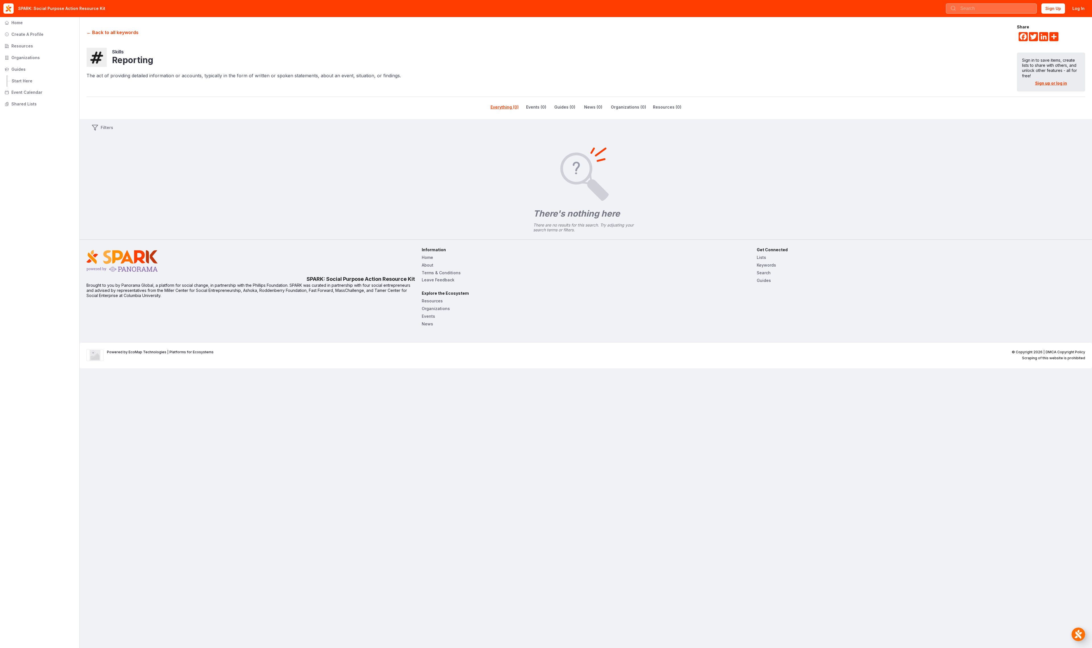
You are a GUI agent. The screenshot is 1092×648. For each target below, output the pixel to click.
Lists (761, 257)
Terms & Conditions (441, 272)
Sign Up (1053, 8)
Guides (14, 69)
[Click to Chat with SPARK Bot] (1078, 634)
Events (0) (536, 107)
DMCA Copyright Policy (1065, 352)
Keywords (766, 265)
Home (13, 22)
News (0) (593, 107)
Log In (1078, 8)
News (427, 323)
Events (428, 316)
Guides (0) (564, 107)
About (427, 265)
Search (764, 272)
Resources (18, 45)
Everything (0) (505, 107)
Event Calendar (22, 92)
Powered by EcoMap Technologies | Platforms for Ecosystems (160, 352)
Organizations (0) (628, 107)
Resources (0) (667, 107)
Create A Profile (23, 34)
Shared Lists (20, 103)
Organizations (21, 57)
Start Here (22, 80)
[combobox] (991, 8)
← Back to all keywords (112, 32)
